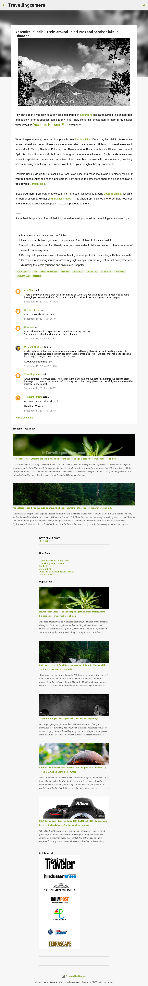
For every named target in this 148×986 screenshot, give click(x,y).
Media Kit (44, 566)
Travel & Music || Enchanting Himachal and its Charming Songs (68, 718)
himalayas (65, 272)
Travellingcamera (26, 5)
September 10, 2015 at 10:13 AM (41, 301)
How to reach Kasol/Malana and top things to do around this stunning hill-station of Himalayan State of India (64, 459)
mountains (120, 272)
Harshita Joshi (31, 310)
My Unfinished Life (34, 347)
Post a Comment (24, 417)
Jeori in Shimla (112, 193)
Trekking (37, 276)
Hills (35, 272)
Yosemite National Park (51, 124)
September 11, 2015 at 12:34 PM (40, 366)
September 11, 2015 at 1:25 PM (40, 410)
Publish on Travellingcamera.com (56, 571)
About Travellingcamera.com (54, 560)
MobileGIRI (45, 569)
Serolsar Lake (23, 276)
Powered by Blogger (75, 976)
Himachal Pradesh (62, 198)
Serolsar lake (82, 139)
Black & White (23, 272)
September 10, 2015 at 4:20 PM (40, 318)
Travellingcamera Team (51, 563)
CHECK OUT (45, 541)
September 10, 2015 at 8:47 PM (40, 338)
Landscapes (92, 272)
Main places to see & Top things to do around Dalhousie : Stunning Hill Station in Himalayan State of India (62, 508)
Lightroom (86, 114)
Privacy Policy (46, 574)
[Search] (144, 5)
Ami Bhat (29, 290)
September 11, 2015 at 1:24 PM (40, 388)
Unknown (29, 327)
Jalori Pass (78, 272)
